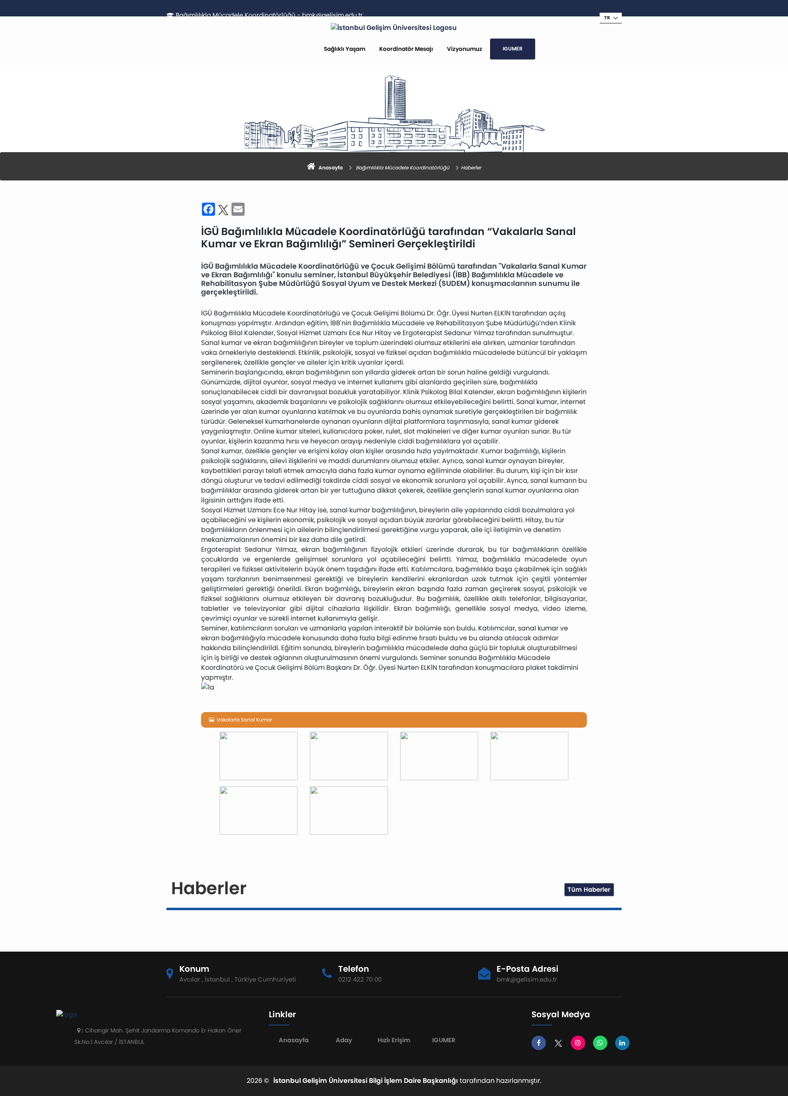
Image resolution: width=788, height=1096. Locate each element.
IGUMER (512, 48)
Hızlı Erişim (394, 1040)
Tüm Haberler (589, 889)
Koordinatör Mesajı (406, 49)
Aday (344, 1040)
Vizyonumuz (464, 49)
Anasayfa (294, 1040)
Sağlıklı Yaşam (344, 49)
